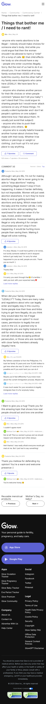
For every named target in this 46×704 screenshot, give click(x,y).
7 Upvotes (11, 153)
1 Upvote (10, 473)
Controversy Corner (31, 13)
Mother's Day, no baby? (35, 497)
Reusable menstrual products (11, 497)
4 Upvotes (11, 241)
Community (15, 13)
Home (4, 13)
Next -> (35, 504)
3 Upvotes (11, 351)
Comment (29, 153)
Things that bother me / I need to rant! (17, 15)
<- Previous (10, 504)
